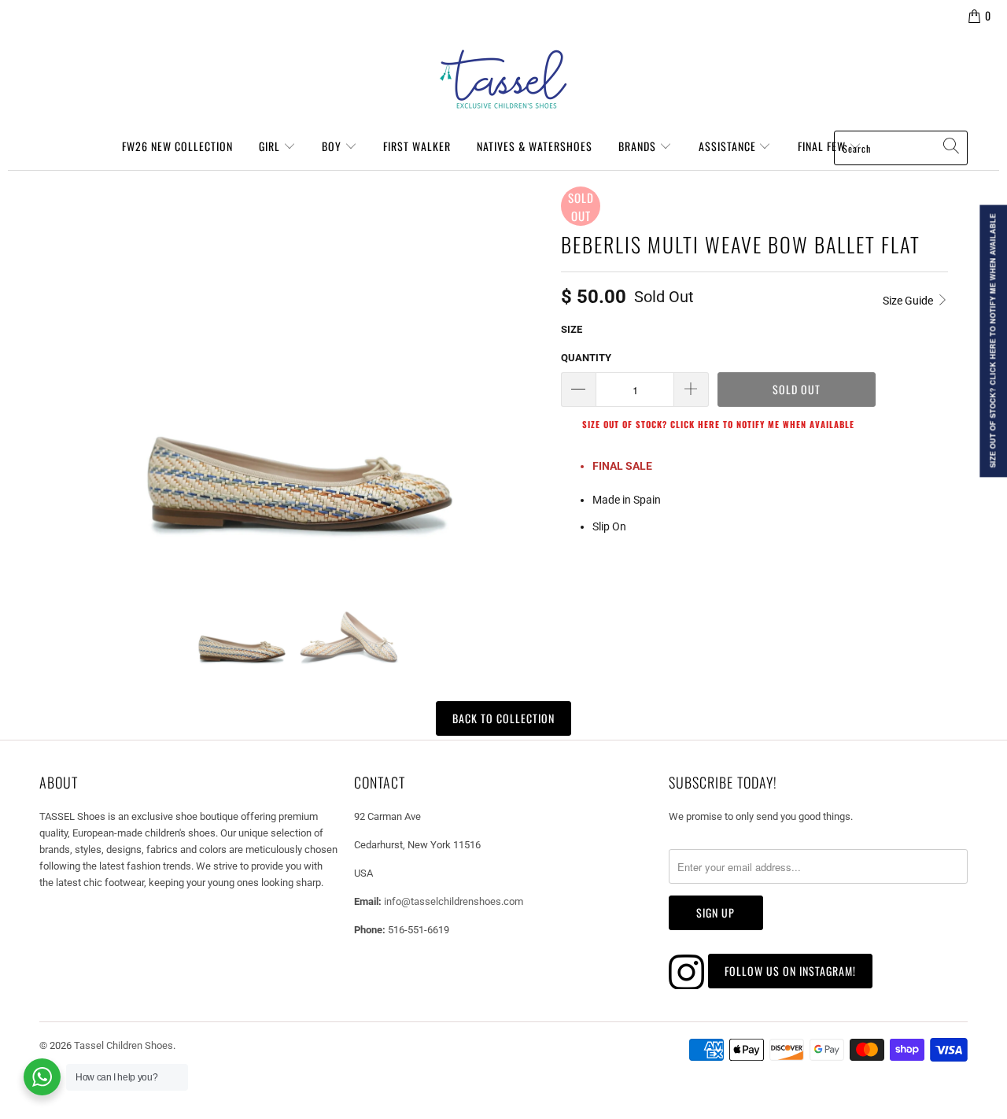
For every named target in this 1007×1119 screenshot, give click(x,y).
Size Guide (909, 300)
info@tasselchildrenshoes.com (453, 901)
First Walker (417, 146)
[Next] (530, 363)
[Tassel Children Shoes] (503, 79)
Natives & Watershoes (534, 146)
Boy (333, 146)
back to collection (503, 718)
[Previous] (58, 363)
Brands (638, 146)
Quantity (586, 358)
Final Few (823, 146)
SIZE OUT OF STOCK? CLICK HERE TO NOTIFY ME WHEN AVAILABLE (718, 424)
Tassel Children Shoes (123, 1045)
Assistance (729, 146)
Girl (271, 146)
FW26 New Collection (177, 146)
